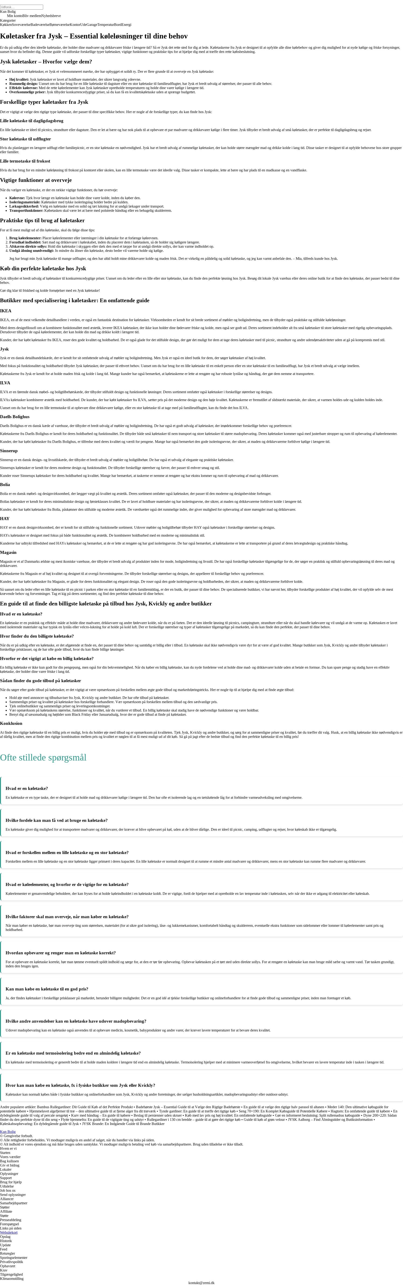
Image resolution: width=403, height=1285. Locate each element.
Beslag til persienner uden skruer (158, 1115)
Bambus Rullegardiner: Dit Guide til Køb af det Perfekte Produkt (85, 1107)
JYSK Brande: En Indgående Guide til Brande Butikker (123, 1124)
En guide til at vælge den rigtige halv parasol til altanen (283, 1107)
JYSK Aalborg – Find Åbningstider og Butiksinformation (330, 1120)
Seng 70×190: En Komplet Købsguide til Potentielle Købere (283, 1111)
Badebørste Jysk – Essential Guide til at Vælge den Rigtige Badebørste (188, 1107)
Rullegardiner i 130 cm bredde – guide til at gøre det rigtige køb (193, 1120)
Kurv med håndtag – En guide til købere (100, 1115)
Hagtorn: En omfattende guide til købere (360, 1111)
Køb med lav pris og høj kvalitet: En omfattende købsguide (228, 1115)
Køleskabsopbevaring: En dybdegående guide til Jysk (39, 1124)
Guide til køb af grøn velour (264, 1120)
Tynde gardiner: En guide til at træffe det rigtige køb (197, 1111)
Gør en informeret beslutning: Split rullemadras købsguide (317, 1115)
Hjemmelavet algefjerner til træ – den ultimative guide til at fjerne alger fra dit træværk (92, 1111)
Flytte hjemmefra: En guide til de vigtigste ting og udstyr (102, 1120)
